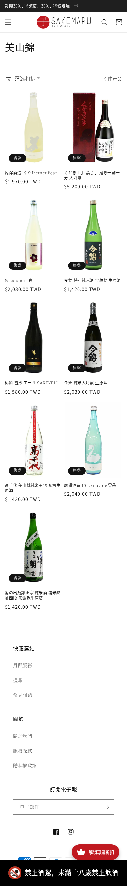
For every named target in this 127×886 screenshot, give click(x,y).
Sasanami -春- (19, 280)
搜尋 (17, 680)
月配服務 (22, 665)
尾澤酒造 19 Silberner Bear (31, 172)
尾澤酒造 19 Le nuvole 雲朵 (90, 485)
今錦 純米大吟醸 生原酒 (85, 382)
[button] (8, 22)
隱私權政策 (25, 765)
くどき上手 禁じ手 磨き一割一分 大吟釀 (92, 175)
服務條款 (22, 751)
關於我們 (22, 736)
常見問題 (22, 695)
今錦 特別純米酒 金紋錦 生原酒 (92, 280)
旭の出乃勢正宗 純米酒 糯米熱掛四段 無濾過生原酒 (33, 595)
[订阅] (106, 807)
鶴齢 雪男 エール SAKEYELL (32, 382)
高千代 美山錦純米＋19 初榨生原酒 (33, 488)
